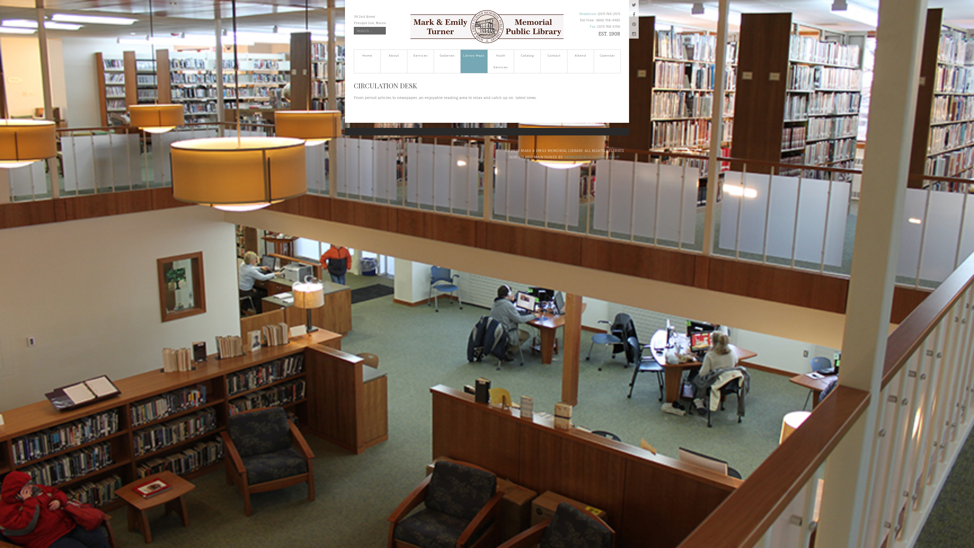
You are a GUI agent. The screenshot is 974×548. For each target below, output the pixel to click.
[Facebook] (634, 14)
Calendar (607, 55)
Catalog (527, 55)
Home (367, 55)
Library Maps (474, 55)
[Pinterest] (634, 24)
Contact (554, 55)
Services (420, 55)
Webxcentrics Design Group (592, 157)
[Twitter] (634, 5)
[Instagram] (634, 34)
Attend (580, 55)
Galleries (447, 55)
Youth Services (500, 61)
